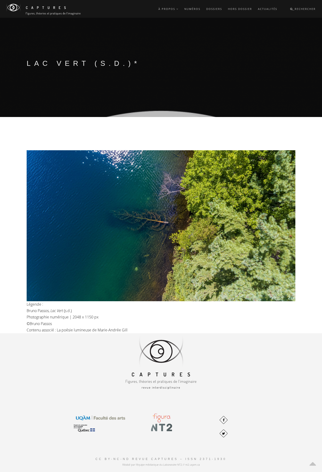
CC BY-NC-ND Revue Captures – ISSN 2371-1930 (161, 459)
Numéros (192, 9)
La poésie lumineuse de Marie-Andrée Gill (92, 330)
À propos (167, 9)
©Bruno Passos (40, 323)
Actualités (267, 9)
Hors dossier (240, 9)
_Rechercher (304, 9)
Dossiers (214, 9)
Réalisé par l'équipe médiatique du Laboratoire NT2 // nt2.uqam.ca (161, 464)
